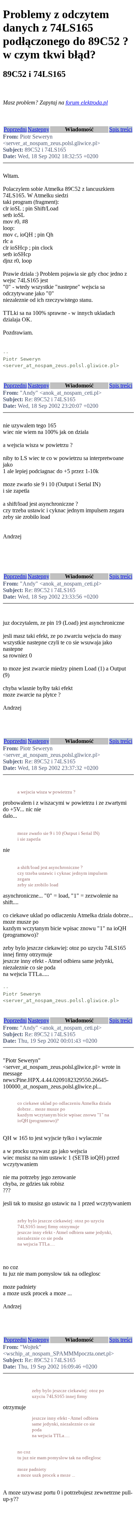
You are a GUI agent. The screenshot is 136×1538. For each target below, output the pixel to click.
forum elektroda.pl (87, 102)
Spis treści (120, 129)
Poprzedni (15, 129)
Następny (38, 129)
